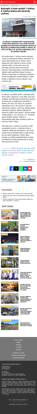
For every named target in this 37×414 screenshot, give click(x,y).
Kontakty (18, 349)
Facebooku (14, 153)
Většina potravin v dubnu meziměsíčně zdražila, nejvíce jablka (17, 196)
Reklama (18, 345)
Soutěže (18, 342)
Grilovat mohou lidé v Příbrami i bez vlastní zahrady (17, 194)
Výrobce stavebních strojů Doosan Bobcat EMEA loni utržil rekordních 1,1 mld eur (17, 200)
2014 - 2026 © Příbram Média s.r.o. (18, 400)
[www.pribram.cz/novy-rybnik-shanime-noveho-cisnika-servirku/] (18, 88)
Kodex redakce (18, 340)
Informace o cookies (18, 353)
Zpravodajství (5, 5)
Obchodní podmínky (18, 358)
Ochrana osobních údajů (18, 355)
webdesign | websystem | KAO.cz (18, 404)
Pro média (18, 347)
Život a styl (14, 5)
